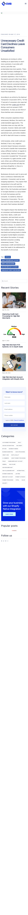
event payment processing (18, 458)
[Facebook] (1, 541)
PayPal (17, 480)
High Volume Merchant (8, 470)
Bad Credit (19, 445)
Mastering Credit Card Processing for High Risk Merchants (11, 316)
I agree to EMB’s (14, 420)
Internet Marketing (7, 473)
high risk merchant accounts (10, 266)
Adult (19, 442)
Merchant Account (7, 476)
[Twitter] (3, 541)
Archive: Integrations (8, 445)
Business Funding (13, 448)
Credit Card (5, 455)
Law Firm (17, 473)
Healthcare (12, 464)
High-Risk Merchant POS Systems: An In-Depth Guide (12, 346)
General (4, 464)
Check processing (20, 451)
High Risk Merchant (7, 467)
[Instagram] (7, 541)
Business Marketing (7, 451)
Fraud (4, 461)
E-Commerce (5, 458)
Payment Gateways (20, 476)
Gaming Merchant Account (15, 461)
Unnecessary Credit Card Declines (11, 270)
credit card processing (8, 263)
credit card (15, 105)
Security (4, 483)
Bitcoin (4, 448)
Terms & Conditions (19, 420)
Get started (14, 425)
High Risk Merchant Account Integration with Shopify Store (13, 378)
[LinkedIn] (5, 541)
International (21, 470)
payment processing (7, 480)
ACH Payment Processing (8, 442)
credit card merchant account (10, 260)
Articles (7, 257)
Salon (23, 480)
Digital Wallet (15, 455)
